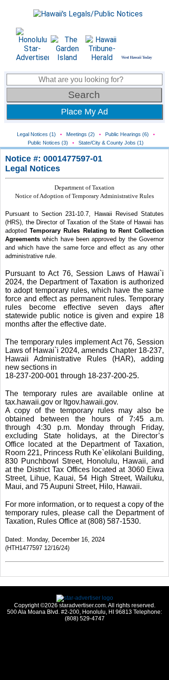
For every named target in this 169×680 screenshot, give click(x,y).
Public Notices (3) (48, 142)
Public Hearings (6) (127, 134)
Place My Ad (84, 111)
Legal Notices (32, 168)
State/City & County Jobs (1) (111, 142)
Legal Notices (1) (36, 134)
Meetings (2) (80, 134)
